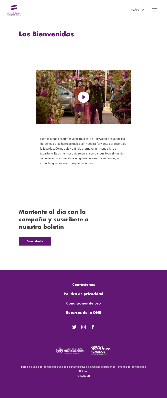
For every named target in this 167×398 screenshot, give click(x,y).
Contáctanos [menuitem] (83, 284)
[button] (155, 10)
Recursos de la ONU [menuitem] (83, 312)
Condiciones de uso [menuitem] (83, 303)
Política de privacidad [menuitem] (83, 294)
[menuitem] (74, 327)
